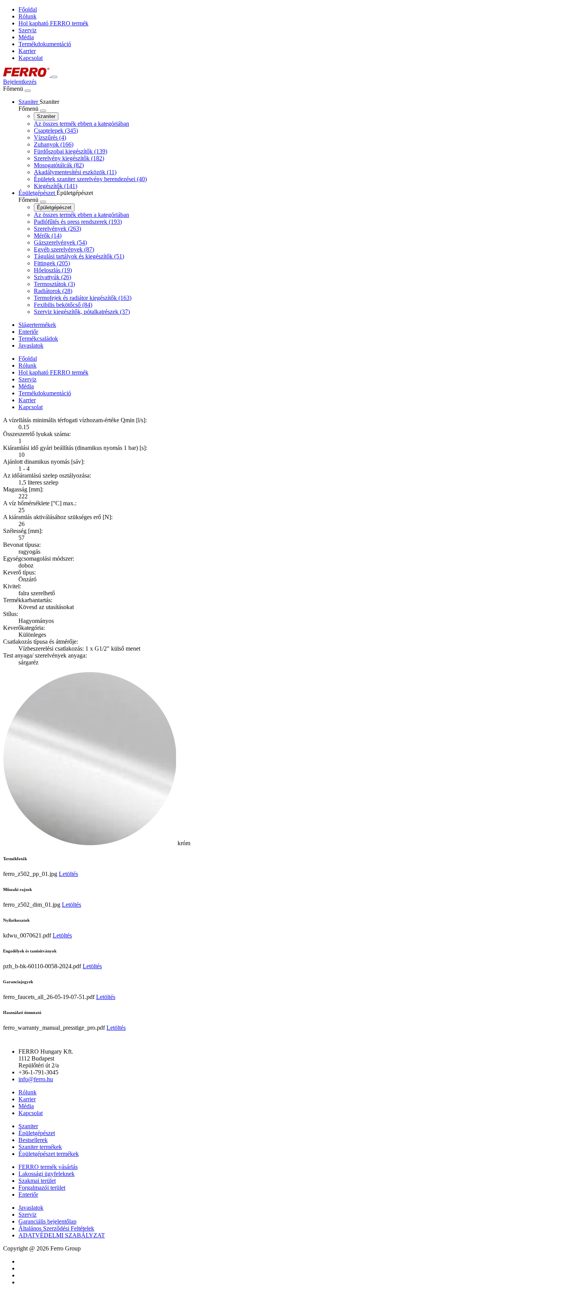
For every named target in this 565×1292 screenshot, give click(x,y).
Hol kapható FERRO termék (53, 23)
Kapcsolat (30, 58)
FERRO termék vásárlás (48, 1167)
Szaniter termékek (40, 1147)
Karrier (27, 51)
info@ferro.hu (35, 1079)
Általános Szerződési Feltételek (56, 1228)
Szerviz (27, 30)
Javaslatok (30, 1207)
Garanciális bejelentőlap (47, 1221)
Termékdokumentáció (44, 44)
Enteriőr (28, 1194)
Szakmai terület (37, 1180)
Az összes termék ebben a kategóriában (81, 123)
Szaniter (46, 116)
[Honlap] (27, 75)
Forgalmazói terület (41, 1187)
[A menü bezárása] (28, 91)
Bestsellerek (33, 1140)
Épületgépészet (54, 207)
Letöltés (68, 874)
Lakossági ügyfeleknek (46, 1173)
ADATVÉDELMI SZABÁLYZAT (61, 1235)
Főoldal (27, 9)
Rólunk (27, 16)
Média (26, 37)
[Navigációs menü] (54, 77)
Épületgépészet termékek (48, 1153)
